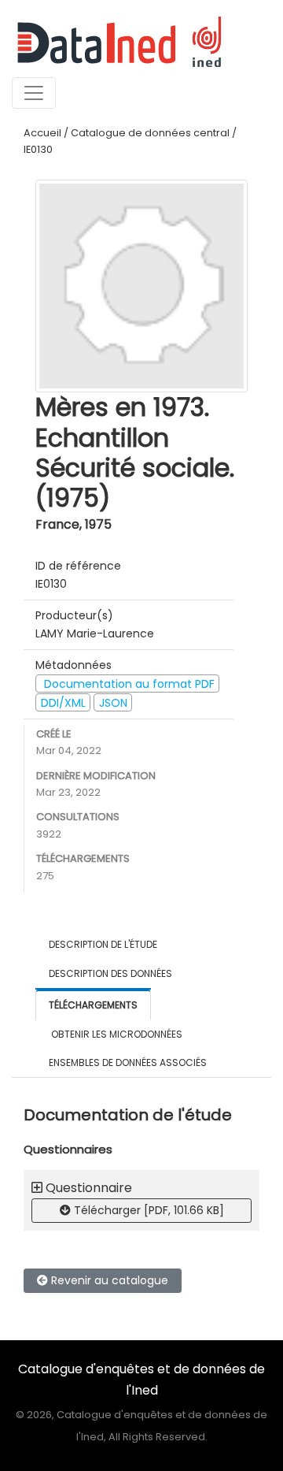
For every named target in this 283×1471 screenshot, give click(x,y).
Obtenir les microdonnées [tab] (115, 1034)
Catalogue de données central (150, 132)
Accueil (42, 132)
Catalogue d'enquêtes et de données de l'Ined (141, 1379)
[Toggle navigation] (34, 93)
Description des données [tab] (110, 973)
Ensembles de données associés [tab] (128, 1062)
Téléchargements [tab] (93, 1005)
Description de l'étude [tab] (103, 944)
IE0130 (38, 149)
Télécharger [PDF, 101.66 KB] (147, 1210)
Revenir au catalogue (108, 1280)
